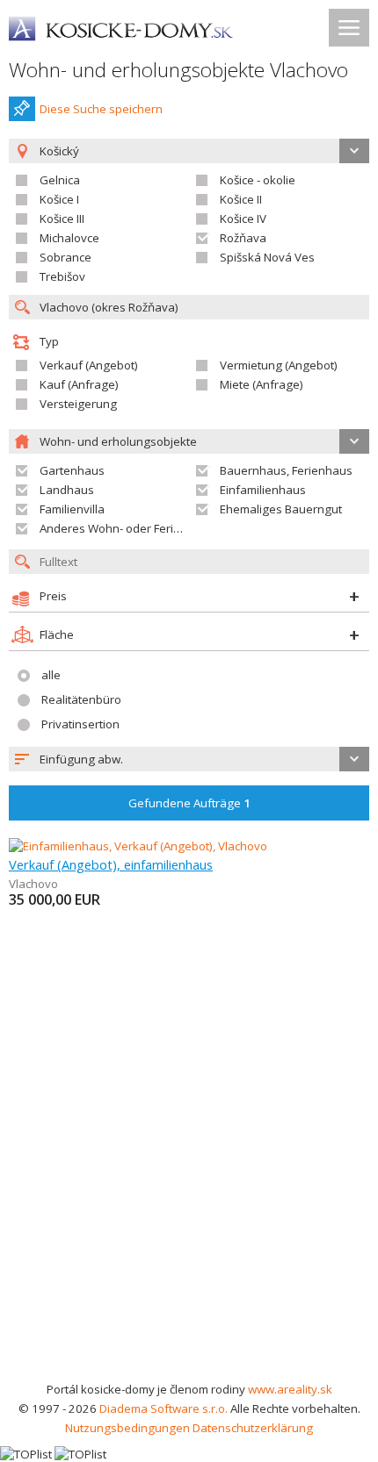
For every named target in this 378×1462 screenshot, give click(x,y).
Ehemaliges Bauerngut (281, 509)
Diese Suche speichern (101, 109)
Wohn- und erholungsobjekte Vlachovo (178, 69)
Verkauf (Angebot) (89, 365)
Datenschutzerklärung (253, 1428)
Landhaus (67, 490)
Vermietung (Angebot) (279, 365)
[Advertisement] (189, 1182)
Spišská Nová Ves (267, 257)
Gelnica (60, 180)
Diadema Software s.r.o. (163, 1408)
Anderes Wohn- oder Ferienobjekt (130, 528)
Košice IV (243, 218)
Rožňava (243, 238)
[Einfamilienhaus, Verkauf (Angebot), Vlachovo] (138, 846)
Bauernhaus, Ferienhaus (286, 470)
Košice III (62, 218)
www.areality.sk (290, 1389)
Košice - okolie (257, 180)
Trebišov (62, 276)
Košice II (241, 199)
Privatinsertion (80, 724)
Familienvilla (72, 509)
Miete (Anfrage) (261, 384)
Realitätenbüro (81, 699)
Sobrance (65, 257)
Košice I (59, 199)
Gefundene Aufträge (189, 803)
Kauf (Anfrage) (79, 384)
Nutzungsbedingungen (127, 1428)
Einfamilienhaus (263, 490)
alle (51, 675)
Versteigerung (78, 404)
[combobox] (189, 759)
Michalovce (69, 238)
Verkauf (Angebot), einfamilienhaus (111, 864)
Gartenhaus (72, 470)
